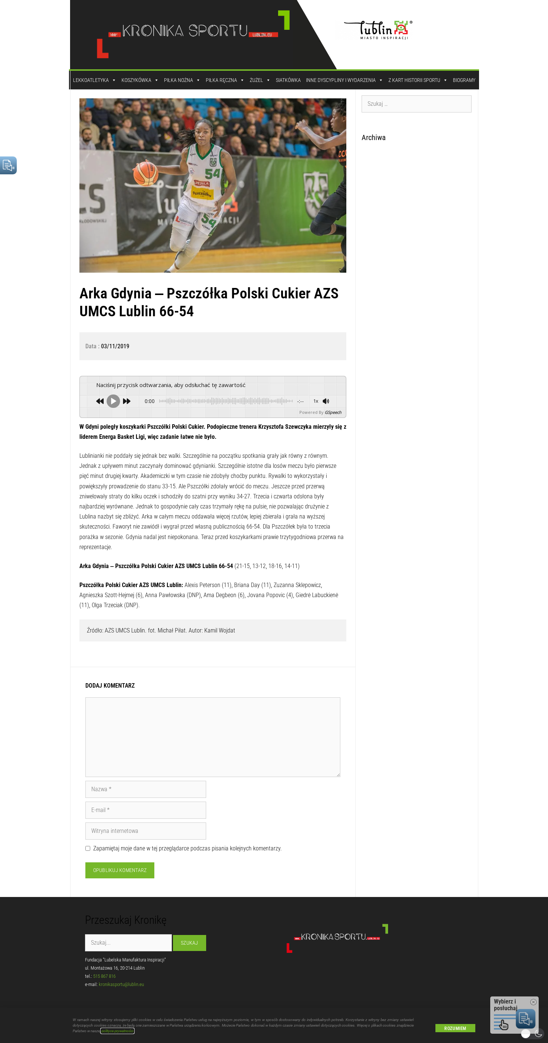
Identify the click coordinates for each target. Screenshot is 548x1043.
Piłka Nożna (178, 80)
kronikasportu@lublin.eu (121, 984)
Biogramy (464, 80)
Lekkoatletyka (91, 80)
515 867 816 (104, 976)
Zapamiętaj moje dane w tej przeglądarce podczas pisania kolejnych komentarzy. (187, 848)
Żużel (256, 80)
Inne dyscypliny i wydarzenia (341, 80)
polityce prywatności (117, 1031)
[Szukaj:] (417, 103)
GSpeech (333, 412)
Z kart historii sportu (414, 80)
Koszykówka (136, 80)
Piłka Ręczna (221, 80)
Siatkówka (288, 80)
